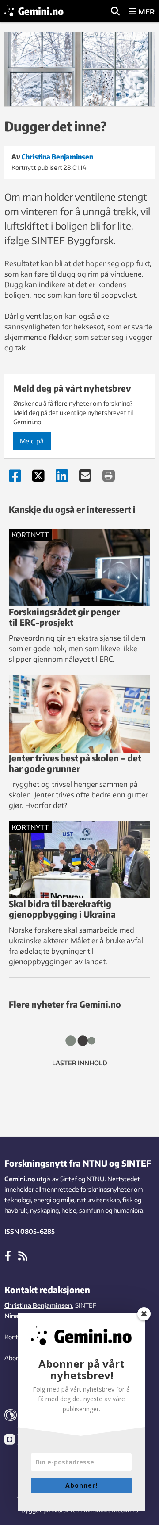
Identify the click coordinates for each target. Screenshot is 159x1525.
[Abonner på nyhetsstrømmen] (22, 1255)
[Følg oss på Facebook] (7, 1255)
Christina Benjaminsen (38, 1305)
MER (145, 11)
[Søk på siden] (115, 12)
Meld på (32, 441)
